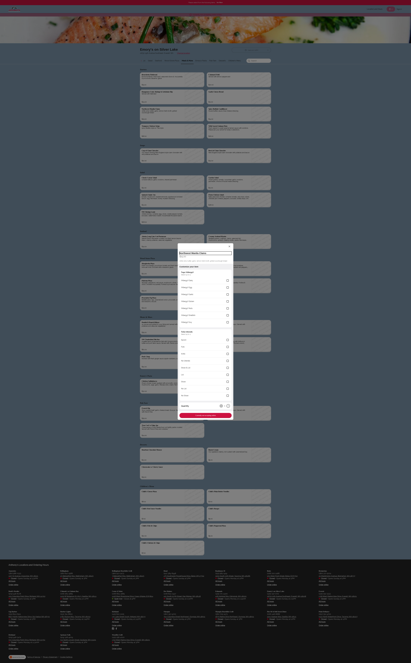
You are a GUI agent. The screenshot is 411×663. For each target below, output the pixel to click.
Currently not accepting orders (205, 415)
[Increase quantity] (228, 406)
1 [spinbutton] (224, 406)
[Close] (229, 246)
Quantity (185, 406)
